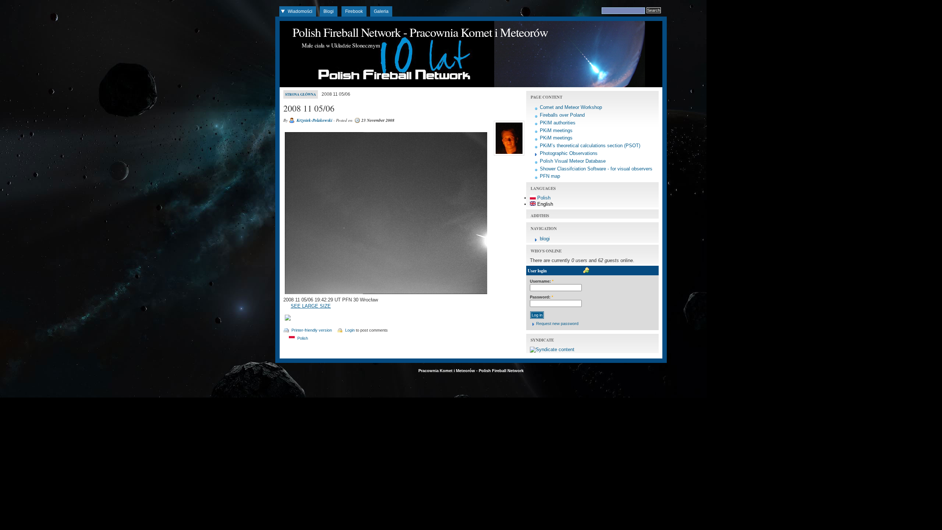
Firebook (354, 11)
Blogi (328, 11)
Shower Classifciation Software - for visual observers (596, 169)
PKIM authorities (558, 123)
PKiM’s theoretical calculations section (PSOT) (590, 145)
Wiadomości (300, 11)
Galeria (381, 11)
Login (350, 330)
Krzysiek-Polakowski (314, 120)
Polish (302, 338)
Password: (541, 297)
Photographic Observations (569, 153)
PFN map (550, 176)
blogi (545, 238)
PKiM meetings (556, 130)
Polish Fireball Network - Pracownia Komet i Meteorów (420, 32)
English (544, 204)
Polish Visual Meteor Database (573, 161)
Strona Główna (300, 94)
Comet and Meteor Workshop (571, 107)
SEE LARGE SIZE (311, 306)
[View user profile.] (508, 155)
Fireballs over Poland (562, 115)
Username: (541, 281)
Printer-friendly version (311, 330)
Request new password (557, 323)
